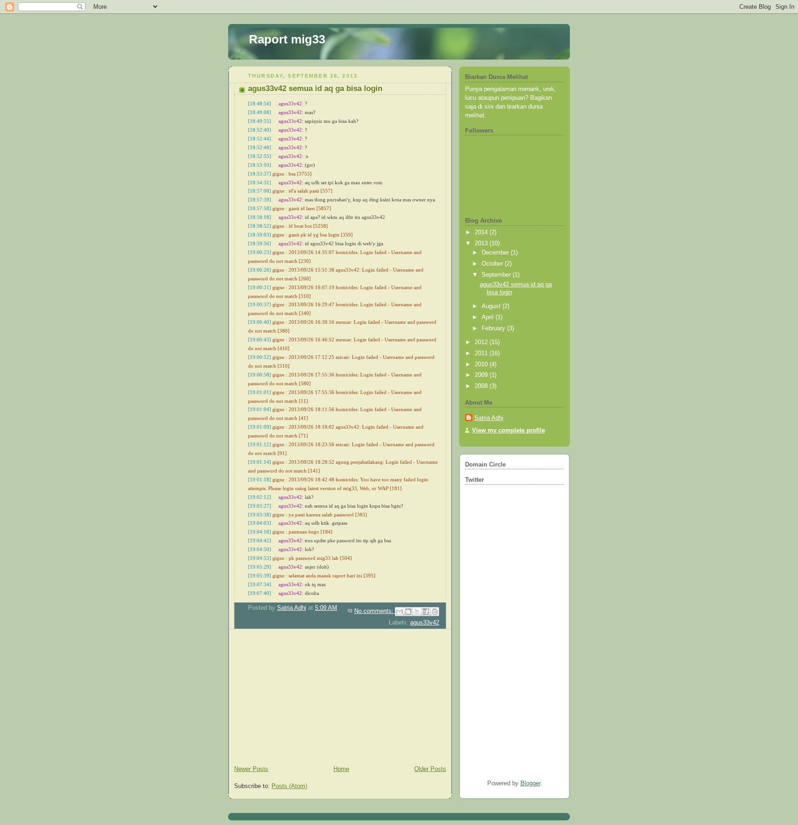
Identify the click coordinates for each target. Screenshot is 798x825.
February (494, 328)
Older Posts (430, 769)
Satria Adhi (488, 418)
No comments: (374, 611)
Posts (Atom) (289, 786)
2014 (482, 232)
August (492, 306)
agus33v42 (424, 622)
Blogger (530, 783)
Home (341, 769)
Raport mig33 (287, 39)
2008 (482, 386)
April (489, 317)
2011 (482, 353)
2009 (482, 375)
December (496, 252)
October (493, 264)
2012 (482, 342)
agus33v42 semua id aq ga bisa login (315, 88)
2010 (482, 364)
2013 (482, 243)
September (497, 275)
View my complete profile (508, 430)
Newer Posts (251, 769)
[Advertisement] (297, 698)
